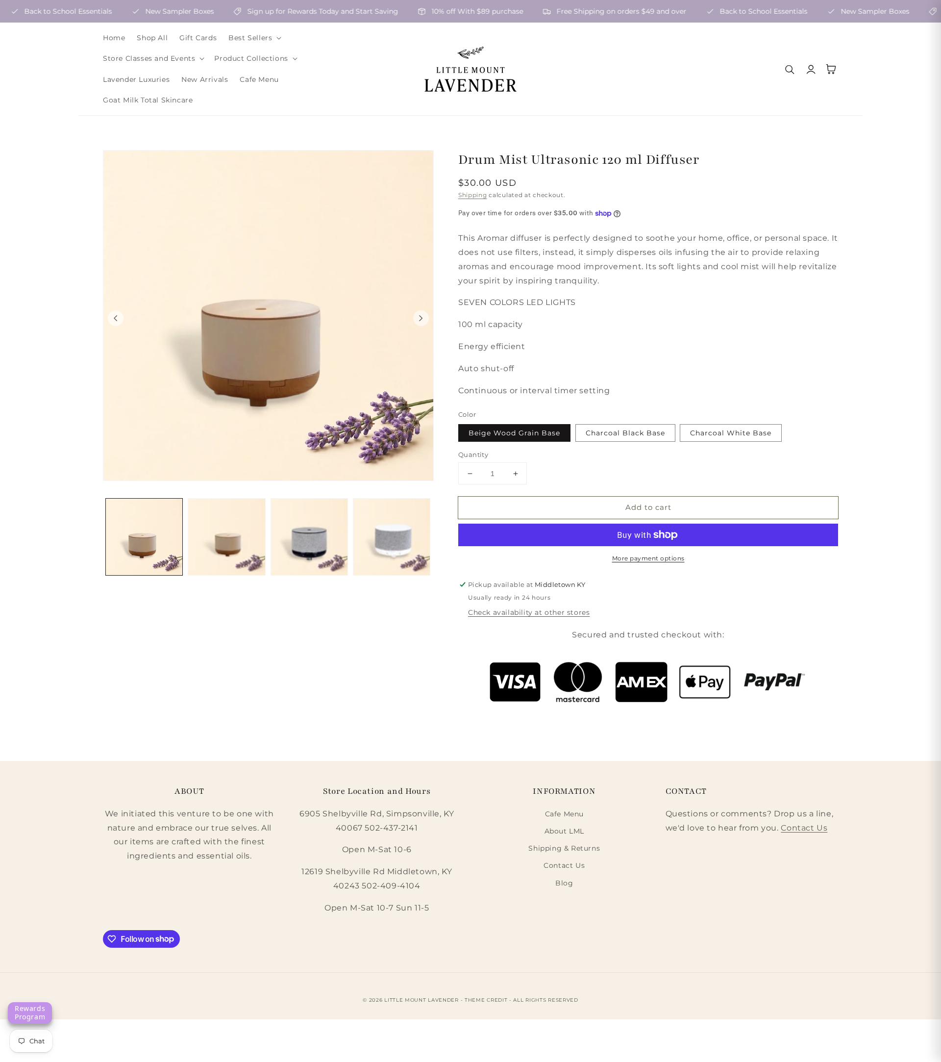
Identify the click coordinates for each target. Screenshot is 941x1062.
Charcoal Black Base (625, 433)
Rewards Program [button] (30, 1012)
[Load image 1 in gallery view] (144, 537)
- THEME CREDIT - (487, 1000)
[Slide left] (116, 318)
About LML (564, 831)
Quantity (473, 454)
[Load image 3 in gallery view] (309, 537)
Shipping (472, 195)
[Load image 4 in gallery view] (391, 537)
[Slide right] (421, 318)
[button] (254, 37)
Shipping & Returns (564, 848)
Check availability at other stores (529, 612)
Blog (564, 883)
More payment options (648, 558)
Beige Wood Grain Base (514, 433)
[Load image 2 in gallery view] (226, 537)
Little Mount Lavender (421, 1000)
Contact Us (564, 865)
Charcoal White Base (730, 433)
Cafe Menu (564, 813)
